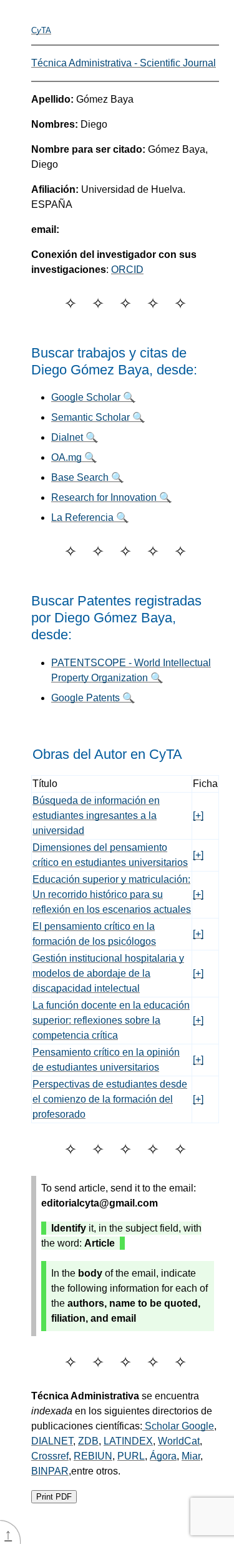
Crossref (50, 1456)
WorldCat (179, 1441)
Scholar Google (178, 1426)
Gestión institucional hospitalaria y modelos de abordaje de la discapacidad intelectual (108, 973)
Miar (191, 1456)
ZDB (88, 1441)
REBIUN (93, 1456)
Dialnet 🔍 (74, 437)
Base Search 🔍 (87, 477)
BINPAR (50, 1471)
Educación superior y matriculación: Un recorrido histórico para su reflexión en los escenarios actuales (111, 894)
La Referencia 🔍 (90, 517)
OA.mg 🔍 (74, 457)
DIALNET (52, 1441)
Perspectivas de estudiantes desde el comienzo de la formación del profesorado (109, 1099)
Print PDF (54, 1496)
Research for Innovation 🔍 (111, 497)
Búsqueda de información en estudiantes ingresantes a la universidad (96, 815)
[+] (198, 815)
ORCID (127, 269)
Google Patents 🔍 (93, 697)
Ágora (163, 1456)
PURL (131, 1456)
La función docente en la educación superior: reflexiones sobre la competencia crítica (111, 1020)
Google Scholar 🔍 (93, 397)
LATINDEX (128, 1441)
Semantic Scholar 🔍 (98, 417)
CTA (41, 30)
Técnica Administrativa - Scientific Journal (123, 63)
